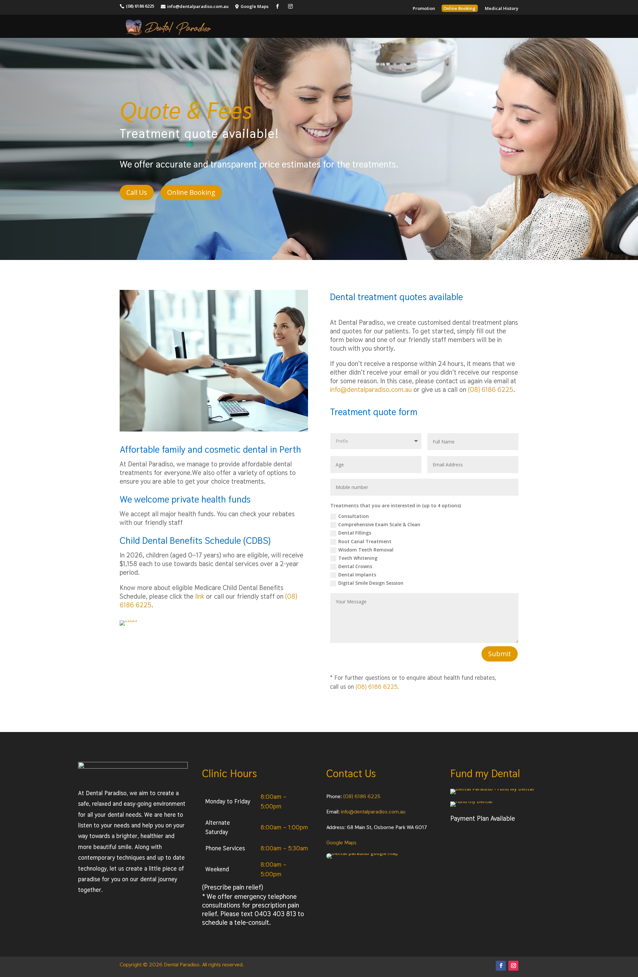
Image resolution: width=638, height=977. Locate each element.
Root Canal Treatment (364, 541)
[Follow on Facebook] (501, 966)
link (200, 596)
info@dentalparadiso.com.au (371, 389)
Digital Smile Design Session (370, 583)
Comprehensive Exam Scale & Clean (379, 524)
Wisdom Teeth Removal (365, 550)
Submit (499, 653)
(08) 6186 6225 (490, 389)
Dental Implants (357, 574)
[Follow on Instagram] (513, 966)
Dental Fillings (354, 533)
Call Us (136, 192)
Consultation (353, 516)
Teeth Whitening (357, 558)
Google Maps (341, 842)
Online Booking (191, 192)
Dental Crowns (355, 566)
